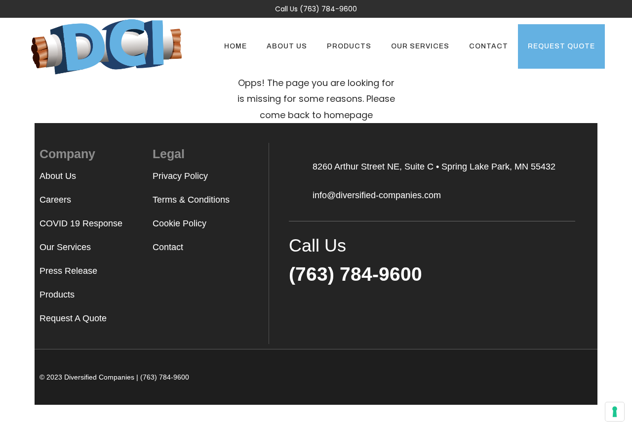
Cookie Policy (179, 223)
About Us (58, 176)
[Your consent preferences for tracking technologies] (614, 411)
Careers (55, 200)
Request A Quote (73, 318)
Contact (168, 247)
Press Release (68, 271)
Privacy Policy (180, 176)
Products (57, 295)
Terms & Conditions (191, 200)
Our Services (65, 247)
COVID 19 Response (81, 223)
